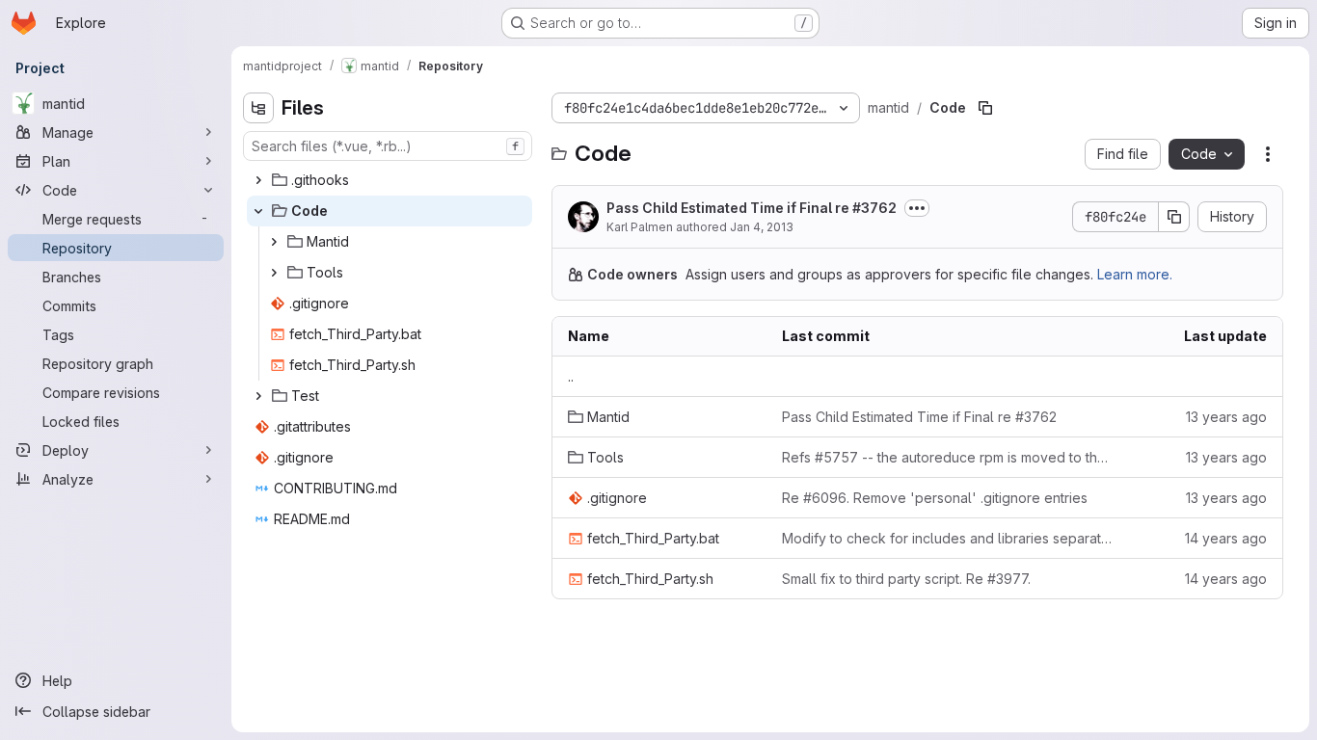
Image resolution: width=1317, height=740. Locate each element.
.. (571, 376)
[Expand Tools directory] (273, 272)
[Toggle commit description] (916, 208)
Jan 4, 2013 (761, 227)
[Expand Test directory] (258, 396)
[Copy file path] (985, 107)
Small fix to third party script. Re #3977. (906, 578)
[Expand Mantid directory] (273, 241)
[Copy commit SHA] (1174, 216)
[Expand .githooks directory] (258, 180)
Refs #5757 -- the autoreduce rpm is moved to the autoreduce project (948, 457)
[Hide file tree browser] (258, 107)
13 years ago (1226, 417)
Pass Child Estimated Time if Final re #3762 (751, 207)
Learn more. (1134, 274)
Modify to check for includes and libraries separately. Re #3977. (948, 538)
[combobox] (387, 146)
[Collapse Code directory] (258, 211)
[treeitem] (389, 180)
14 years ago (1226, 538)
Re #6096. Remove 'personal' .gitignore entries (935, 497)
